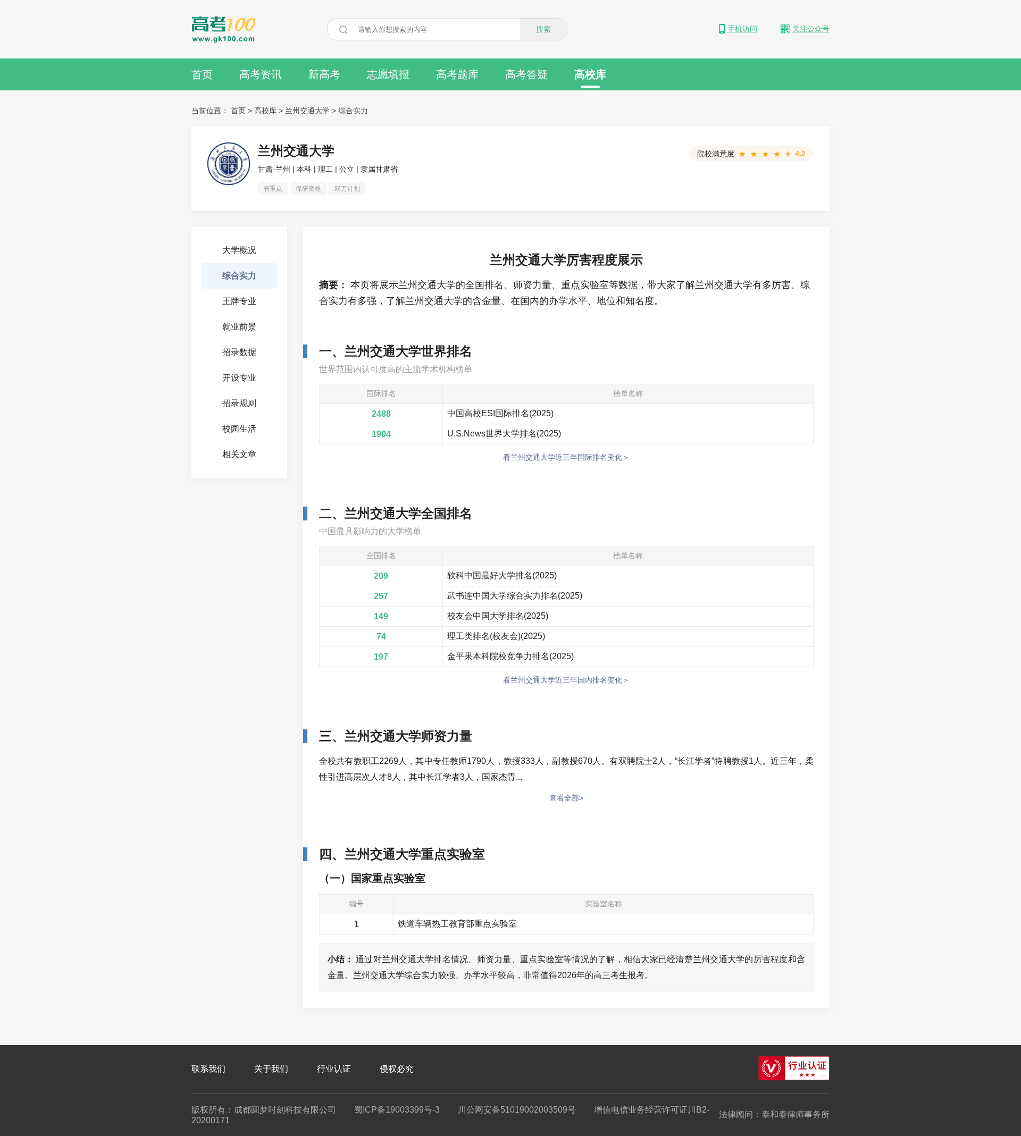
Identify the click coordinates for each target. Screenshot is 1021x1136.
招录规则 (239, 403)
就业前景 (239, 326)
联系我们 (208, 1068)
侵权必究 (397, 1068)
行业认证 (334, 1068)
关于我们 (271, 1068)
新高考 (324, 74)
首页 (202, 74)
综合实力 (353, 110)
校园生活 (239, 428)
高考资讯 (260, 74)
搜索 (543, 29)
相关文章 (239, 454)
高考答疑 (526, 74)
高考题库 (457, 74)
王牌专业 (239, 301)
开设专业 (239, 377)
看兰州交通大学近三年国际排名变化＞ (566, 457)
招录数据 (239, 352)
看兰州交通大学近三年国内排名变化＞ (566, 680)
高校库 (590, 74)
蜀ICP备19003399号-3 (397, 1109)
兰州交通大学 (307, 110)
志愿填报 (388, 74)
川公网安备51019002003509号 (517, 1109)
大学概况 (239, 250)
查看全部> (566, 798)
